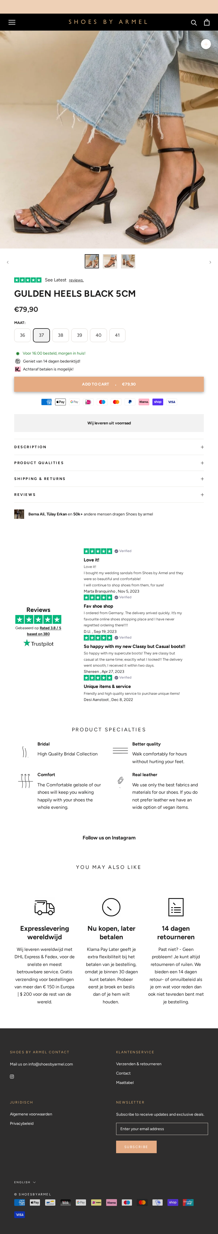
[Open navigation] (12, 22)
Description (30, 447)
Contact (123, 1073)
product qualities (39, 463)
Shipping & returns (40, 479)
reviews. (76, 280)
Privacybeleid (21, 1123)
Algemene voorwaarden (31, 1114)
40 (98, 335)
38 (60, 335)
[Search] (194, 22)
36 (22, 335)
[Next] (210, 262)
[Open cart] (206, 22)
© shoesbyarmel (32, 1194)
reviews (25, 494)
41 (117, 335)
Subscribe (136, 1147)
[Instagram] (12, 1076)
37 (41, 335)
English (22, 1182)
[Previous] (8, 262)
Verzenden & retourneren (139, 1064)
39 (79, 335)
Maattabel (125, 1082)
